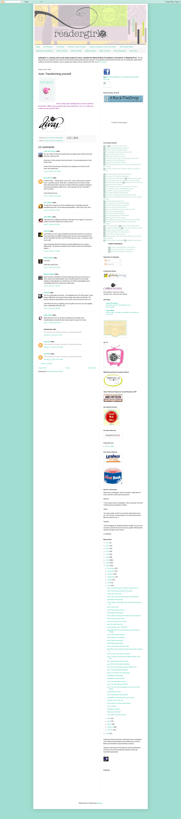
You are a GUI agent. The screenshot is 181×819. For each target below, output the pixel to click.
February (110, 727)
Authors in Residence (44, 51)
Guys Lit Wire (109, 446)
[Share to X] (72, 138)
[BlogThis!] (70, 138)
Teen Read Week (126, 47)
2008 (107, 733)
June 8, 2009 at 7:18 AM (52, 286)
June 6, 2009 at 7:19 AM (52, 251)
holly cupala (48, 315)
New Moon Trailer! (113, 709)
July (108, 583)
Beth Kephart (48, 258)
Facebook (102, 62)
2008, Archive (90, 51)
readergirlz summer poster (116, 678)
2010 (107, 563)
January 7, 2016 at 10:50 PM (53, 347)
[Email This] (68, 138)
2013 (107, 554)
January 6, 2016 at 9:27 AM (53, 335)
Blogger (99, 803)
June (109, 585)
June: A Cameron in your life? (117, 621)
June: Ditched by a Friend (115, 610)
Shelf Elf (46, 231)
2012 (107, 557)
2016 (107, 546)
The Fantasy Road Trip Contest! (117, 661)
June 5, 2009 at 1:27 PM (52, 210)
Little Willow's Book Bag (115, 599)
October (110, 574)
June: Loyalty (111, 706)
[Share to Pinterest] (77, 138)
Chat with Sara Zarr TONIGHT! (117, 627)
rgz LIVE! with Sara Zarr (115, 624)
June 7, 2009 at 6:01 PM (52, 267)
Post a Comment (46, 364)
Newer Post (43, 368)
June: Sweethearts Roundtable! (117, 695)
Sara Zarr (52, 140)
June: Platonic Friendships (116, 637)
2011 (107, 560)
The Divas (60, 47)
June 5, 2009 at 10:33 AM (52, 171)
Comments (110, 264)
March (109, 724)
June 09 (46, 140)
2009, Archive (76, 51)
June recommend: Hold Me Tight (118, 646)
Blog (38, 47)
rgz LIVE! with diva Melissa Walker (118, 664)
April (109, 721)
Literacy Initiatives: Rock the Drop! (102, 47)
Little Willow (48, 217)
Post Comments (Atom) (55, 371)
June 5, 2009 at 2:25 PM (52, 224)
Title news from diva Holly (115, 618)
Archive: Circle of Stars (77, 47)
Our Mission (48, 47)
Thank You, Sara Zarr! (114, 594)
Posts (108, 260)
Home (68, 368)
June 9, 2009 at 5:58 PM (52, 308)
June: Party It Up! (112, 607)
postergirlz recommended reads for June (120, 697)
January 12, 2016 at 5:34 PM (53, 359)
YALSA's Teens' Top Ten (115, 700)
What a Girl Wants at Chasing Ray (118, 673)
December (111, 568)
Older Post (91, 368)
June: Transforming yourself (116, 681)
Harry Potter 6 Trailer (114, 692)
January (110, 730)
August (109, 580)
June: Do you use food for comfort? (118, 654)
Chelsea (46, 292)
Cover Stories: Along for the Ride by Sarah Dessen (124, 616)
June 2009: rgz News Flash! (116, 715)
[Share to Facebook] (75, 138)
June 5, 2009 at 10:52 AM (52, 196)
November (111, 571)
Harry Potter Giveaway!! (115, 640)
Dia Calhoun (48, 202)
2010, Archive (62, 51)
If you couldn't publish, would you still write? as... (123, 588)
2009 (107, 566)
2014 (107, 551)
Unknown (47, 341)
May (109, 718)
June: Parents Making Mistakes (117, 670)
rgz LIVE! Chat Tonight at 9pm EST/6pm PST (122, 667)
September (111, 577)
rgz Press (133, 51)
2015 (107, 548)
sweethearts (59, 140)
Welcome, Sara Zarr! (114, 712)
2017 (107, 543)
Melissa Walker (49, 274)
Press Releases (120, 51)
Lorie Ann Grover (50, 151)
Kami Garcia (48, 178)
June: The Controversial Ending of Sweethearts (123, 597)
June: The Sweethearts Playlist (117, 684)
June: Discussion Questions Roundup (119, 591)
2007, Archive (104, 51)
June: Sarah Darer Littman (116, 635)
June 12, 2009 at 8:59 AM (52, 323)
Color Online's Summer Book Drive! (119, 703)
